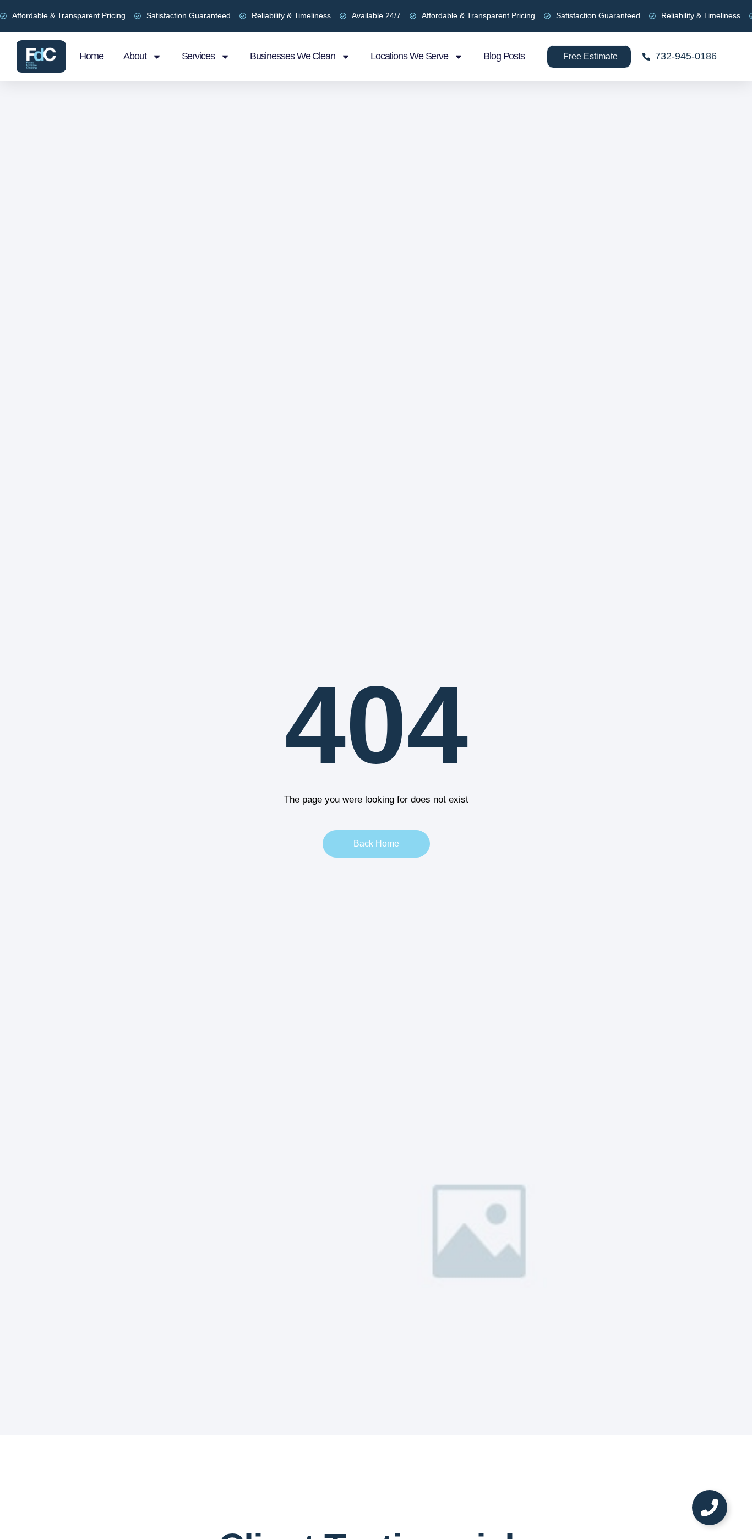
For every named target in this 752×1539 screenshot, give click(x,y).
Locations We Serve (409, 56)
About (134, 56)
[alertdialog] (376, 16)
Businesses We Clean (292, 56)
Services (198, 56)
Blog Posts (504, 56)
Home (91, 56)
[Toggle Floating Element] (709, 1507)
